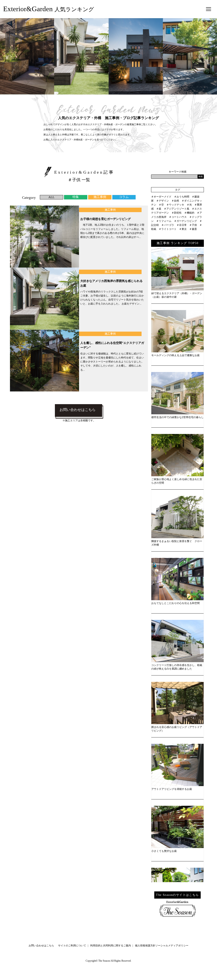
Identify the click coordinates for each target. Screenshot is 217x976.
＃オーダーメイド (161, 196)
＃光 (189, 204)
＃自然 (175, 200)
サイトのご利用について (72, 945)
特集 (75, 197)
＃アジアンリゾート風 (176, 208)
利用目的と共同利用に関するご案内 (110, 945)
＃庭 (158, 208)
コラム (124, 197)
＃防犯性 (176, 212)
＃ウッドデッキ (175, 204)
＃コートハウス (178, 217)
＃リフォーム (163, 221)
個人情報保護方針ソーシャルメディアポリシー (161, 945)
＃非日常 (182, 225)
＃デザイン (162, 200)
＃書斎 (193, 229)
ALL (51, 197)
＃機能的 (189, 212)
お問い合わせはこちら (78, 410)
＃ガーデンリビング (185, 221)
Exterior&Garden (48, 9)
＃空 (161, 204)
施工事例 (99, 197)
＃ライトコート (168, 229)
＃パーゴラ (167, 225)
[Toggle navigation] (208, 9)
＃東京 (183, 229)
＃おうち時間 (181, 196)
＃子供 (193, 225)
